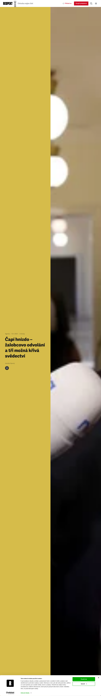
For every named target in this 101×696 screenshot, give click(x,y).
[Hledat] (91, 3)
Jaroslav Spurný (10, 363)
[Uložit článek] (7, 368)
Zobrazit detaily (25, 693)
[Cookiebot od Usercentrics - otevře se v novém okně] (10, 693)
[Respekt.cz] (7, 3)
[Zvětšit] (75, 351)
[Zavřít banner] (98, 677)
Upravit (83, 683)
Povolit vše (84, 679)
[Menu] (96, 3)
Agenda (7, 334)
